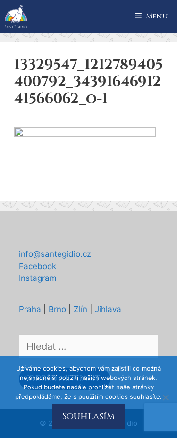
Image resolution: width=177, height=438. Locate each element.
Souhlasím (88, 416)
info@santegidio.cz (55, 254)
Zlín (80, 309)
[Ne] (165, 397)
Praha (30, 309)
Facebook (37, 266)
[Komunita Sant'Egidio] (16, 16)
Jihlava (108, 309)
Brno (57, 309)
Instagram (38, 278)
